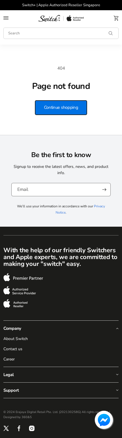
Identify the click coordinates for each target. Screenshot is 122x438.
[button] (6, 18)
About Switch (15, 338)
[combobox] (61, 33)
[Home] (61, 18)
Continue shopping (61, 107)
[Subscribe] (104, 189)
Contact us (12, 349)
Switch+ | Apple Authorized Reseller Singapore (61, 5)
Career (9, 359)
